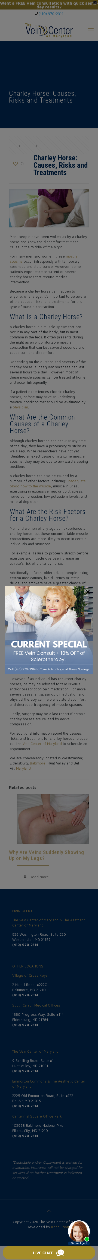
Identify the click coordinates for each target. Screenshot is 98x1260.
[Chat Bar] (49, 1253)
